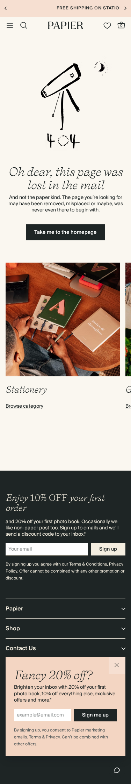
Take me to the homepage (65, 232)
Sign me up (95, 715)
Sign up (108, 549)
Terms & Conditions (88, 564)
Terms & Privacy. (45, 737)
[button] (117, 665)
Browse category (24, 406)
